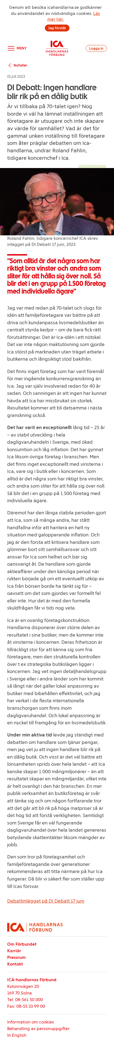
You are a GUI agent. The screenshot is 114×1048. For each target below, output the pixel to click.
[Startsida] (57, 48)
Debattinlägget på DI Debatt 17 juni (45, 901)
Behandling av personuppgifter (38, 1028)
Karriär (14, 950)
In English (16, 1035)
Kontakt (15, 964)
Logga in (96, 48)
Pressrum (16, 957)
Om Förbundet (22, 944)
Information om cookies (30, 1022)
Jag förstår (57, 28)
